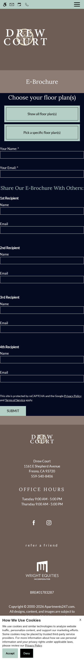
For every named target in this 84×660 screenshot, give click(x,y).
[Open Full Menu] (77, 4)
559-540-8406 (42, 476)
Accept (10, 653)
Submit (13, 411)
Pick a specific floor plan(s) (42, 133)
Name (4, 205)
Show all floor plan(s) (42, 114)
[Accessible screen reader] (4, 4)
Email (4, 224)
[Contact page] (11, 4)
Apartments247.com (59, 606)
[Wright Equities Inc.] (42, 570)
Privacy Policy (72, 396)
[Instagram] (48, 524)
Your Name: (9, 149)
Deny (26, 653)
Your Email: (9, 168)
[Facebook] (34, 524)
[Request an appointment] (19, 4)
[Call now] (26, 4)
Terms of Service (15, 400)
